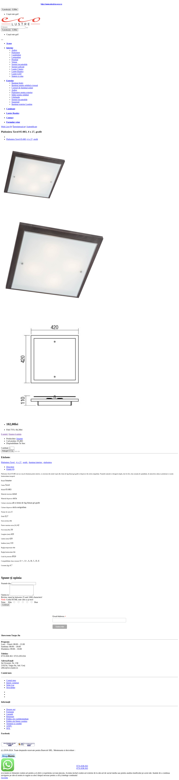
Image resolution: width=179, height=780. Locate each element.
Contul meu (11, 680)
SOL (8, 728)
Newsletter (10, 687)
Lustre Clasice (17, 69)
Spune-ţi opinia (15, 434)
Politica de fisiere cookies (16, 721)
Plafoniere (16, 52)
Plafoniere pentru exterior (22, 92)
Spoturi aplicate (18, 67)
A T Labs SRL (82, 750)
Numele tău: (6, 583)
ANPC (9, 726)
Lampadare (16, 57)
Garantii (9, 714)
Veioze (14, 62)
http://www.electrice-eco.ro (51, 4)
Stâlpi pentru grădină (20, 95)
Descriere (10, 467)
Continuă (5, 605)
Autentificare (31, 126)
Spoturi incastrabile (19, 64)
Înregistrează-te (19, 126)
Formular (10, 712)
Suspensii (15, 102)
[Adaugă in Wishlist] (16, 451)
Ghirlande (16, 97)
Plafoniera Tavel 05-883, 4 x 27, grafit (22, 139)
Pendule (15, 60)
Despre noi (10, 709)
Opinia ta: (5, 595)
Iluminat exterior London (22, 104)
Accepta (4, 778)
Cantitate (5, 448)
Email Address (59, 616)
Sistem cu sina (17, 76)
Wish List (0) (6, 126)
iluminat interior (35, 462)
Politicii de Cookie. (86, 775)
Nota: (3, 602)
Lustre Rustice (17, 71)
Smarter (19, 439)
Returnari (10, 716)
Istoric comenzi (12, 683)
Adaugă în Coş (7, 451)
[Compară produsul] (19, 451)
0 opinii (4, 434)
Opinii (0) (10, 469)
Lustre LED (16, 74)
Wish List (10, 685)
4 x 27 (19, 462)
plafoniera (48, 462)
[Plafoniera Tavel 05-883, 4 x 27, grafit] (34, 207)
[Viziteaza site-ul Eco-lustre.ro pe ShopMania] (8, 757)
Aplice (14, 50)
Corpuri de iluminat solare (22, 88)
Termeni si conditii (14, 724)
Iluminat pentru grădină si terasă (25, 85)
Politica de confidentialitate (17, 719)
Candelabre (16, 55)
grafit (25, 462)
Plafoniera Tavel (8, 462)
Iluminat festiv (17, 83)
